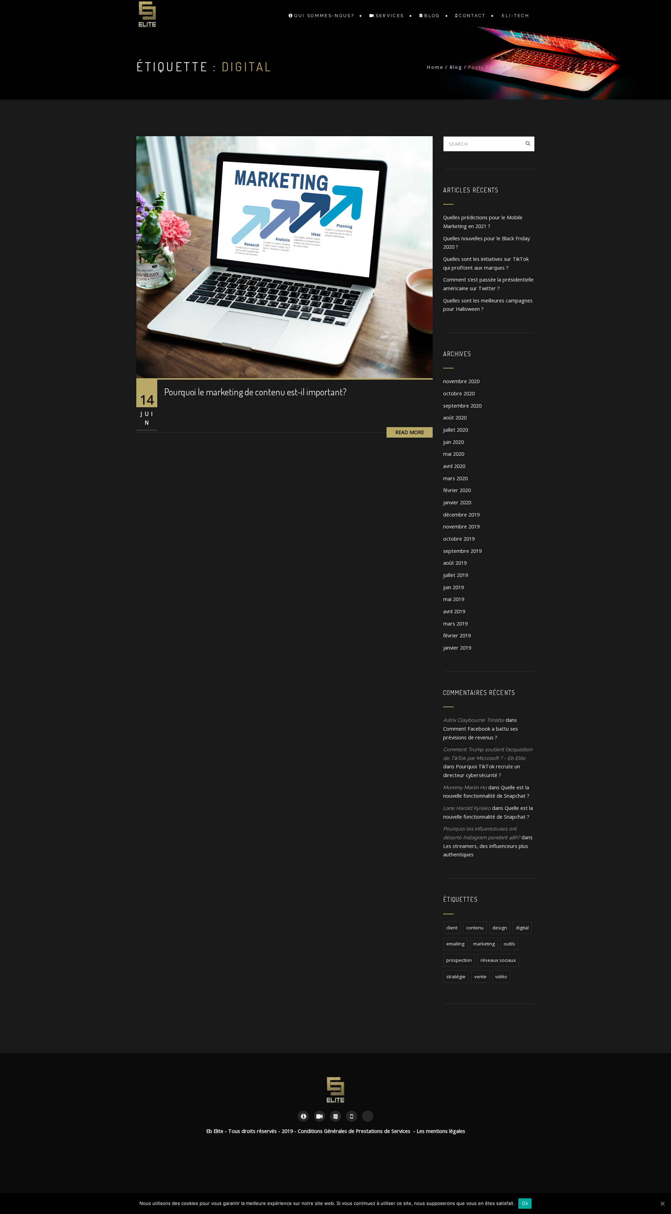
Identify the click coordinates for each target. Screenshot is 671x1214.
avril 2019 (454, 611)
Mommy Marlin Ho (465, 787)
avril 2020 (454, 466)
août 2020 (455, 417)
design (499, 927)
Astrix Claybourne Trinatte (473, 720)
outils (509, 944)
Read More (409, 432)
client (451, 927)
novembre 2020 (461, 381)
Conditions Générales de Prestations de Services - (357, 1131)
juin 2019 (453, 587)
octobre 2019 (459, 538)
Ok (525, 1203)
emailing (455, 944)
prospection (459, 960)
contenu (475, 927)
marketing (484, 944)
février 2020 (457, 490)
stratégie (456, 976)
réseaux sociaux (498, 960)
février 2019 (457, 635)
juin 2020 (453, 442)
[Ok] (662, 1203)
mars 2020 (455, 478)
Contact (472, 15)
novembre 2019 (461, 526)
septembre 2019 (462, 551)
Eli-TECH (515, 15)
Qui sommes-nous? (324, 15)
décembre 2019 (461, 514)
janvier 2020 (457, 502)
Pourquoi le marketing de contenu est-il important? (255, 391)
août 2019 (455, 563)
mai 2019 (453, 599)
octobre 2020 (459, 393)
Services (390, 15)
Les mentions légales (441, 1131)
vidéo (501, 976)
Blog (432, 15)
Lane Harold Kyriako (467, 808)
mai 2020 (453, 454)
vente (480, 976)
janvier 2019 (457, 647)
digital (522, 927)
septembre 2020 (462, 405)
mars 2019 (455, 623)
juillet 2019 (455, 575)
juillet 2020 (455, 429)
